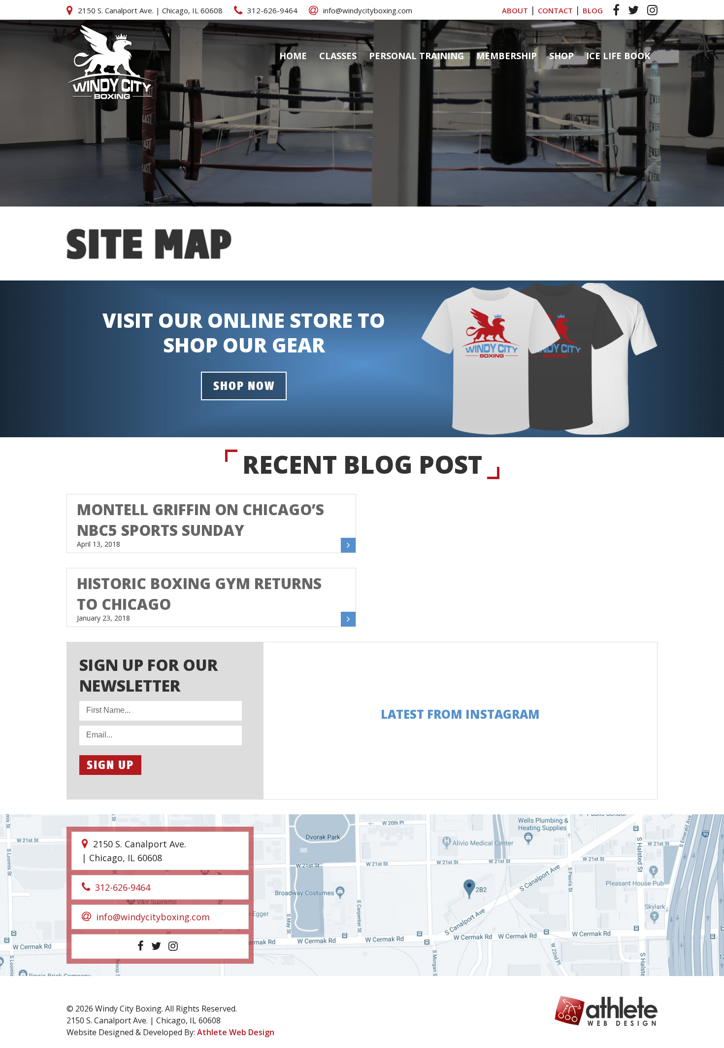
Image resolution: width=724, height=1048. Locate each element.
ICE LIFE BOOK (618, 56)
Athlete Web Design (235, 1032)
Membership (506, 56)
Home (293, 56)
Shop (561, 56)
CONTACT (555, 10)
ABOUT (515, 10)
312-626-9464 (272, 10)
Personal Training (416, 56)
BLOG (593, 10)
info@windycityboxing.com (367, 10)
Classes (338, 56)
